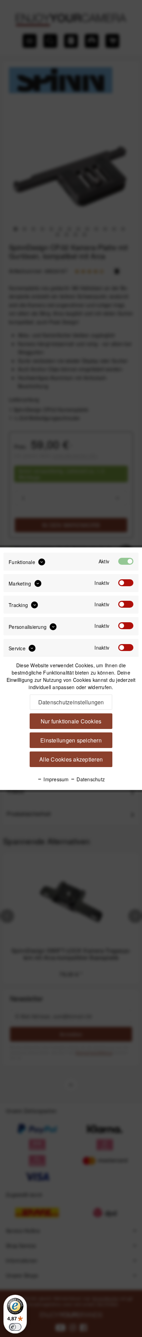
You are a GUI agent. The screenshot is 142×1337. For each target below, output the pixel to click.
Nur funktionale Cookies (71, 721)
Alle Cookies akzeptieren (71, 759)
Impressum (55, 779)
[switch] (15, 1327)
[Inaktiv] (125, 582)
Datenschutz (90, 779)
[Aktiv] (125, 561)
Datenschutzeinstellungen (71, 702)
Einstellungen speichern (71, 740)
